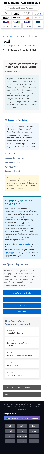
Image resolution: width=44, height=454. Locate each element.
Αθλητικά (27, 26)
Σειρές (16, 26)
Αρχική (5, 36)
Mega (34, 431)
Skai (10, 431)
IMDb (22, 299)
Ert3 (22, 441)
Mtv (10, 436)
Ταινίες (6, 26)
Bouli (34, 441)
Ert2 (10, 441)
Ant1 (11, 36)
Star (22, 431)
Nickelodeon (22, 436)
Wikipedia (22, 311)
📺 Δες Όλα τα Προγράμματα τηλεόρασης (22, 418)
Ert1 (34, 436)
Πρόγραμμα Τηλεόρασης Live (22, 2)
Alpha (10, 426)
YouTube (22, 305)
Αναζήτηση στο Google (22, 293)
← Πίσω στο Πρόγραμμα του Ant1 (18, 387)
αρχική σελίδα (24, 244)
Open (34, 426)
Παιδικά (38, 26)
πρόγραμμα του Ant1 (13, 252)
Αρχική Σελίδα (10, 394)
